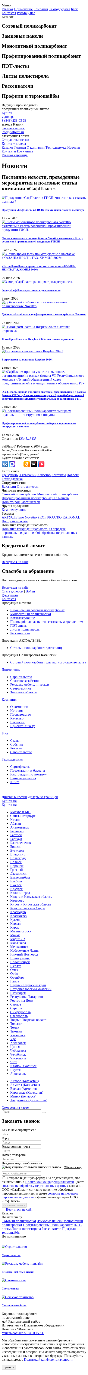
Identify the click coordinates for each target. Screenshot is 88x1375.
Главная (7, 9)
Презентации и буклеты (27, 770)
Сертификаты (20, 766)
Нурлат (15, 966)
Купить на (9, 801)
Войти (30, 591)
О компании (36, 147)
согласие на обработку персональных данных (35, 1185)
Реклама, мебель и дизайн (18, 1271)
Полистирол (11, 502)
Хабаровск (18, 1043)
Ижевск (16, 885)
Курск (14, 927)
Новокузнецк (20, 958)
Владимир (17, 854)
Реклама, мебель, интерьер (29, 684)
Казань (15, 819)
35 (35, 438)
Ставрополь (19, 1016)
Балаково (16, 831)
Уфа (13, 1039)
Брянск (15, 846)
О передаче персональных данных (34, 531)
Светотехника (20, 688)
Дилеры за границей (43, 797)
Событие (16, 744)
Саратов (16, 1008)
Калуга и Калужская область (31, 896)
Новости (73, 147)
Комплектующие (14, 509)
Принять (8, 1367)
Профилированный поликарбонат (26, 498)
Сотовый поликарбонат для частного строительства (48, 662)
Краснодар (18, 912)
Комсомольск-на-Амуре (27, 908)
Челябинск (18, 1054)
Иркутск (16, 889)
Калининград (20, 893)
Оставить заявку (14, 1205)
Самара (15, 1004)
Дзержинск (18, 873)
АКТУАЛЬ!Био (13, 517)
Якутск (15, 1070)
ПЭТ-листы (60, 498)
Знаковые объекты (23, 692)
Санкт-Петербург (22, 816)
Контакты (9, 13)
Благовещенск (20, 843)
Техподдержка (59, 9)
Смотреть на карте (15, 1107)
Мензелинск (19, 946)
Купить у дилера (14, 143)
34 (31, 438)
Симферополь (20, 1012)
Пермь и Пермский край (28, 985)
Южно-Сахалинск (23, 1066)
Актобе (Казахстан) (24, 1081)
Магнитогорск (20, 931)
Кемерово (17, 900)
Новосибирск (20, 962)
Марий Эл (17, 939)
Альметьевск (19, 827)
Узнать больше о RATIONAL (23, 1333)
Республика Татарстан (26, 996)
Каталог (7, 147)
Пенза (14, 981)
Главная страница (15, 155)
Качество (44, 475)
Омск (14, 970)
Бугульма (17, 850)
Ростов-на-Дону (22, 1000)
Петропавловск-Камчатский (30, 989)
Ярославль (18, 1073)
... (28, 438)
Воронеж (16, 866)
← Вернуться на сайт (17, 1209)
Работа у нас (26, 13)
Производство (20, 714)
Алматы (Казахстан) (25, 1085)
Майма (15, 935)
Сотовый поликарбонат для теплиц (36, 648)
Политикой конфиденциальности (49, 1182)
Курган (15, 923)
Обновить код (73, 1167)
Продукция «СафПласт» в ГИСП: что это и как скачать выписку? (43, 209)
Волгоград (18, 858)
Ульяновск (17, 1035)
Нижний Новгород (24, 954)
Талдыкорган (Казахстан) (28, 1100)
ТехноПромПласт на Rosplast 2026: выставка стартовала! (38, 339)
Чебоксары (18, 1050)
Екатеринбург (20, 877)
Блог (74, 9)
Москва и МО (20, 812)
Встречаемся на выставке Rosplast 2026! (27, 359)
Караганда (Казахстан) (26, 1092)
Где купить (25, 151)
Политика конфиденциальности (25, 529)
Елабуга (16, 881)
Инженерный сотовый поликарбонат (37, 610)
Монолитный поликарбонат (57, 494)
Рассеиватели (30, 502)
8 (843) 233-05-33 (14, 120)
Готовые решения (23, 778)
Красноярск (18, 916)
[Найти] (43, 1112)
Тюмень (16, 1031)
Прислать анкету (22, 726)
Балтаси (16, 835)
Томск (14, 1027)
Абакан (15, 823)
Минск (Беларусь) (23, 1096)
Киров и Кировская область (30, 904)
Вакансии (9, 486)
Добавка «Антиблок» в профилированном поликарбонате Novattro (44, 314)
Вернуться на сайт (15, 562)
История (16, 710)
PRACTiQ (54, 517)
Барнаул (16, 839)
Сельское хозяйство (24, 680)
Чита (13, 1062)
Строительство (21, 677)
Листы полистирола (25, 629)
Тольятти (16, 1023)
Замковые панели (50, 1221)
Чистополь (18, 1058)
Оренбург (17, 977)
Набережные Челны (24, 950)
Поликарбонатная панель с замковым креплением (46, 621)
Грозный (16, 869)
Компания (41, 9)
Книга (14, 782)
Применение (23, 9)
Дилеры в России (14, 797)
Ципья (15, 1047)
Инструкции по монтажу (28, 774)
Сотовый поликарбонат (19, 494)
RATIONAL (71, 517)
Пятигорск (18, 993)
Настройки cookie (15, 521)
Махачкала (18, 943)
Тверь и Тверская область (28, 1020)
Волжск (16, 862)
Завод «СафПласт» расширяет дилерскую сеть (31, 290)
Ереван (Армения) (23, 1088)
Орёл (14, 973)
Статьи (15, 740)
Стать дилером (27, 486)
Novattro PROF (35, 517)
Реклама (16, 748)
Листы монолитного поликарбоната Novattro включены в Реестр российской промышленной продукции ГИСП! (42, 239)
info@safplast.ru (13, 132)
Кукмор (15, 920)
